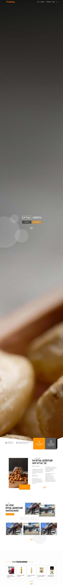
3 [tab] (32, 581)
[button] (7, 528)
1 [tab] (29, 581)
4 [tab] (33, 581)
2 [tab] (30, 581)
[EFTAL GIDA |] (10, 2)
